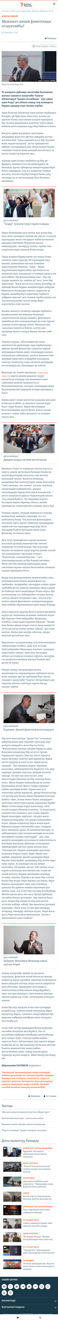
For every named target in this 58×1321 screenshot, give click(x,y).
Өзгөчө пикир (10, 16)
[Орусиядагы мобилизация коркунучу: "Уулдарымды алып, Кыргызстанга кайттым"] (12, 1182)
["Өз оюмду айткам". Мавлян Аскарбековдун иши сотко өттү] (12, 1237)
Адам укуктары (30, 1163)
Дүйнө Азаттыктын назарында (37, 1148)
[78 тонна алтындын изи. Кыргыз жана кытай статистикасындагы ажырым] (12, 1264)
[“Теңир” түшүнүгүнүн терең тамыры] (29, 203)
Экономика (28, 1261)
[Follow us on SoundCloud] (35, 1286)
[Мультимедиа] (18, 1317)
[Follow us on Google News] (29, 1286)
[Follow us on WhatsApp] (47, 1286)
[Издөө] (40, 1317)
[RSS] (4, 1292)
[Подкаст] (10, 1292)
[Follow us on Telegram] (22, 1286)
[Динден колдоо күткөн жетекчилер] (29, 438)
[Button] (51, 38)
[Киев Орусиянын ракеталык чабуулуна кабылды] (12, 1210)
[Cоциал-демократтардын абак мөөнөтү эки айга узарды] (12, 1224)
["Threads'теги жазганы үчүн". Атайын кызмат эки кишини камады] (12, 1167)
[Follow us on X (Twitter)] (10, 1286)
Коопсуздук (29, 1178)
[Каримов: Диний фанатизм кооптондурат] (29, 708)
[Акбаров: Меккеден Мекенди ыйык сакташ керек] (29, 940)
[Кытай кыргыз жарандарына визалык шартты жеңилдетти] (12, 1197)
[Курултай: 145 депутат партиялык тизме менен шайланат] (12, 1152)
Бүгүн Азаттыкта (31, 1220)
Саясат (26, 1193)
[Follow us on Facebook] (4, 1286)
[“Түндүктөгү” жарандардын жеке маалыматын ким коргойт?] (12, 1251)
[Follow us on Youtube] (16, 1286)
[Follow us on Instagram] (41, 1286)
